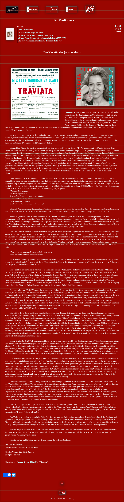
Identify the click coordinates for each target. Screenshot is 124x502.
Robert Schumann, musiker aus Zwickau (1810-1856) (40, 40)
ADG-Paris (53, 499)
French (118, 28)
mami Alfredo (72, 112)
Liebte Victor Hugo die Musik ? (31, 32)
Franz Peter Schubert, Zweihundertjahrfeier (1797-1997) (42, 38)
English (118, 26)
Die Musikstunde (25, 29)
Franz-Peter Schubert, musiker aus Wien (35, 35)
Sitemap (71, 499)
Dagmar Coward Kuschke (27, 462)
